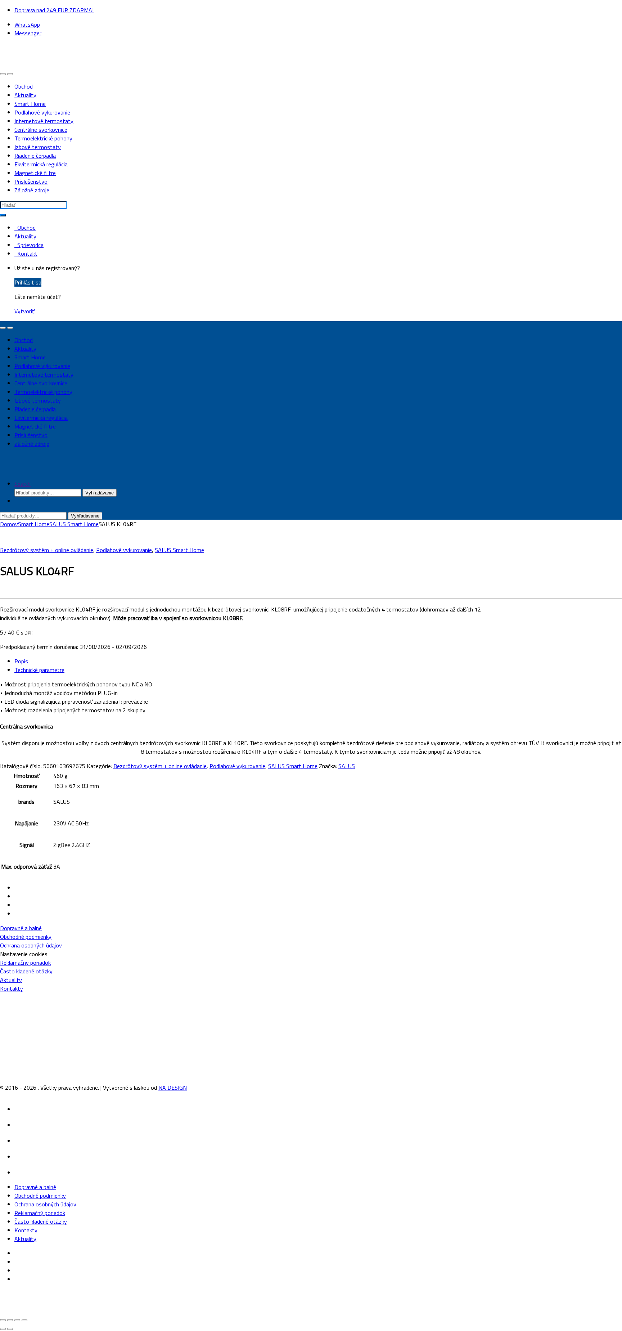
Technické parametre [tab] (39, 670)
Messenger (27, 33)
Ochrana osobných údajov (31, 945)
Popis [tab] (21, 661)
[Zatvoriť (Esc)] (24, 1320)
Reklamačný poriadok (25, 962)
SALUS (346, 766)
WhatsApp (27, 24)
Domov (9, 524)
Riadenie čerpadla (35, 155)
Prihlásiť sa (27, 282)
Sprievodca (29, 245)
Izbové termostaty (37, 147)
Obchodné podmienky (25, 936)
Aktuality (25, 95)
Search (22, 483)
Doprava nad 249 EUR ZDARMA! (54, 10)
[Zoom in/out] (3, 1320)
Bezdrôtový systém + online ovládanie (46, 550)
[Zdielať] (17, 1320)
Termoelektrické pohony (43, 138)
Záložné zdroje (31, 190)
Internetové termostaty (43, 121)
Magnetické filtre (35, 173)
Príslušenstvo (31, 181)
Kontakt (25, 253)
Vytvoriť (24, 311)
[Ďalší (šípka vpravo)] (10, 1329)
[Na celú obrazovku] (10, 1320)
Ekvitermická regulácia (41, 164)
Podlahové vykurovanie (42, 112)
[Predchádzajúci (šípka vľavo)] (3, 1329)
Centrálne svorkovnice (40, 129)
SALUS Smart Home (74, 524)
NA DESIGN (172, 1087)
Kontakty (11, 988)
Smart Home (30, 103)
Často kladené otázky (26, 971)
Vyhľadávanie (99, 493)
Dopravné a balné (21, 928)
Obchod (23, 86)
